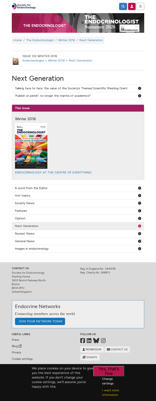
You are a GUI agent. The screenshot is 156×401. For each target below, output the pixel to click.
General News (25, 241)
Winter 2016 (56, 60)
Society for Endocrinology (28, 272)
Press (15, 340)
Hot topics (22, 195)
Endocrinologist (33, 60)
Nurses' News (24, 233)
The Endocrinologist (44, 25)
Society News (24, 203)
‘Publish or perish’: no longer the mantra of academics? (53, 95)
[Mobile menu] (140, 6)
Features (21, 210)
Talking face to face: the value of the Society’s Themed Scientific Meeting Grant (71, 88)
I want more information (110, 392)
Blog (15, 346)
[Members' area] (132, 6)
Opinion (20, 218)
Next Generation (80, 60)
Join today (40, 321)
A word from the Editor (31, 188)
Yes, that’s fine (109, 371)
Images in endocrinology (32, 248)
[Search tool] (123, 6)
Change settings (108, 381)
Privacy (16, 352)
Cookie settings (22, 359)
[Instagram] (103, 340)
